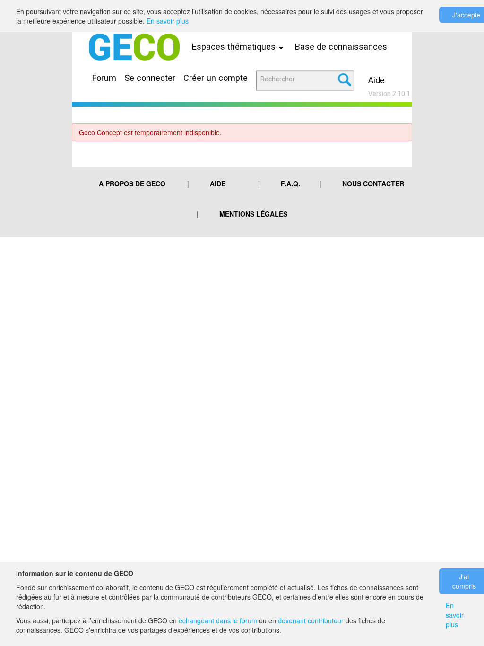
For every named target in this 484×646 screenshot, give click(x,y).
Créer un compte (215, 78)
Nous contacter (373, 183)
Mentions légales (253, 213)
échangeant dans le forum (218, 620)
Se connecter (149, 78)
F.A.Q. (290, 183)
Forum (104, 78)
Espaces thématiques (235, 47)
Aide (376, 80)
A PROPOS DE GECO (132, 183)
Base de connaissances (341, 47)
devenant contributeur (311, 620)
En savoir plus (168, 21)
